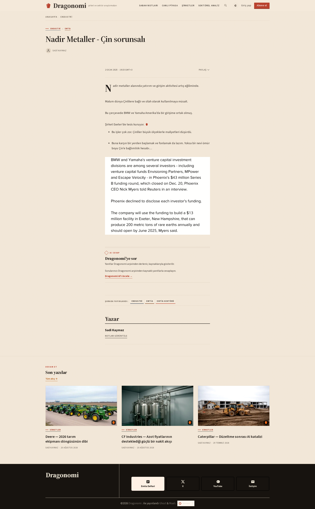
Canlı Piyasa (170, 5)
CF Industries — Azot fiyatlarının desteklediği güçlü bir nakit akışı (147, 439)
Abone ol (262, 5)
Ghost (162, 503)
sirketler (55, 430)
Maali (172, 503)
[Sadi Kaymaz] (48, 51)
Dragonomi (135, 503)
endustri (66, 16)
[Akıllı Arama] (225, 5)
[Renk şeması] (235, 5)
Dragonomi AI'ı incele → (118, 276)
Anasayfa (51, 16)
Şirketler (188, 5)
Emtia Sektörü (165, 301)
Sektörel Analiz (209, 5)
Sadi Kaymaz (59, 50)
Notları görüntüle (116, 335)
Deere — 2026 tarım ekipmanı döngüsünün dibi (66, 439)
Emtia (68, 29)
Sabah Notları (148, 5)
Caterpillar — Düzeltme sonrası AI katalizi (230, 436)
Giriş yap (246, 5)
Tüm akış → (51, 378)
